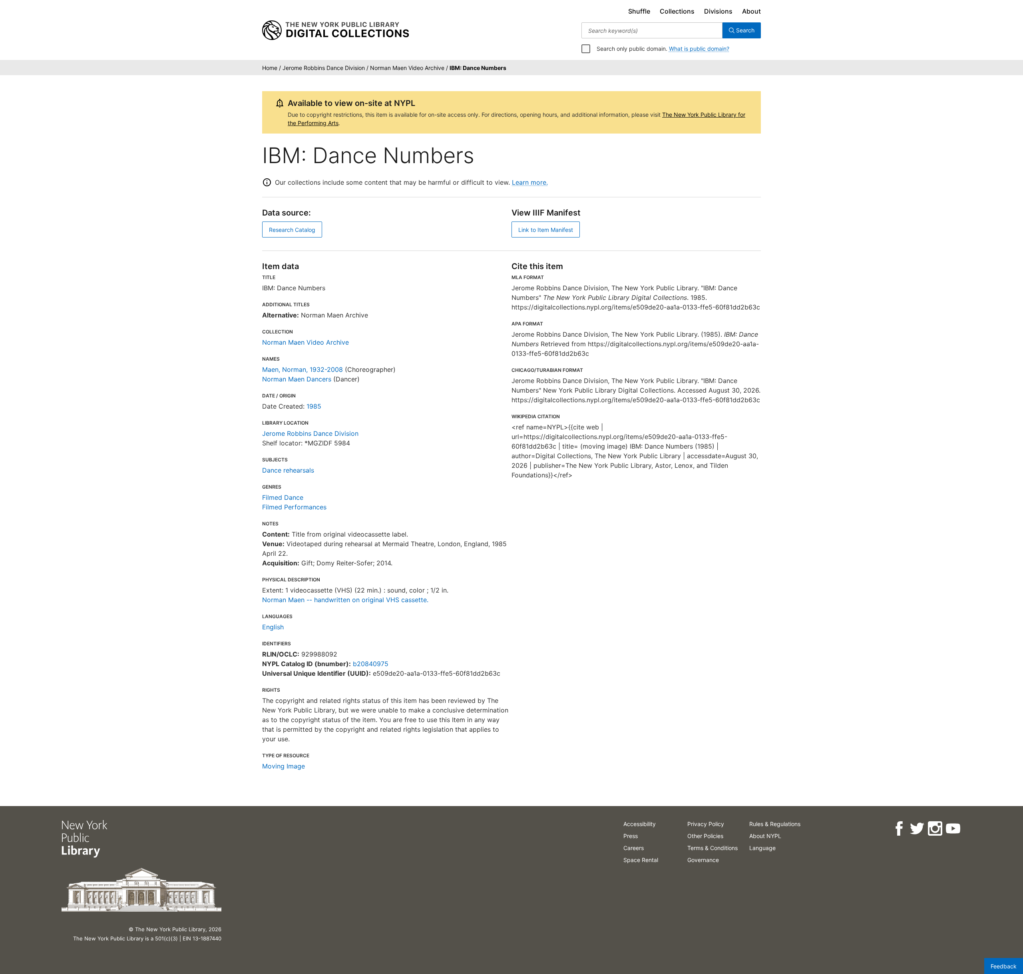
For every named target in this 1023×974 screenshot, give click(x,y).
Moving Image (283, 766)
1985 (314, 406)
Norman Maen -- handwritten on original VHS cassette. (345, 600)
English (273, 627)
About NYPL (765, 835)
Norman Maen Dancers (296, 379)
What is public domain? (699, 48)
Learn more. (530, 182)
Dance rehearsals (288, 470)
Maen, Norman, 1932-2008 (302, 369)
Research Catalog (292, 229)
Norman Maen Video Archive (305, 342)
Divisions (718, 11)
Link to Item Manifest (545, 229)
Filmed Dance (282, 497)
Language (762, 847)
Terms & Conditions (712, 847)
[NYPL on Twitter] (917, 829)
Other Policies (705, 835)
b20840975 (370, 664)
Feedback (1004, 966)
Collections (677, 11)
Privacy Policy (705, 823)
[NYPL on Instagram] (935, 829)
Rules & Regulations (774, 823)
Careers (633, 847)
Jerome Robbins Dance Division (310, 433)
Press (630, 835)
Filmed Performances (294, 507)
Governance (703, 859)
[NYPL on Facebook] (899, 829)
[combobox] (651, 30)
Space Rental (640, 859)
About (751, 11)
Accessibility (639, 823)
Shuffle (639, 11)
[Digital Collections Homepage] (335, 30)
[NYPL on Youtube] (953, 829)
